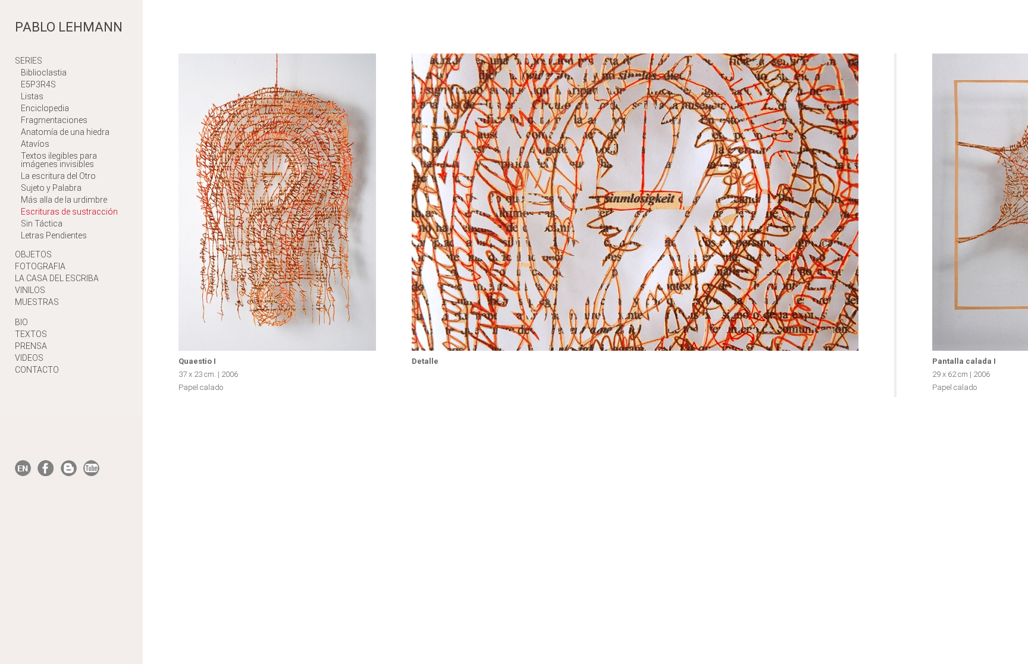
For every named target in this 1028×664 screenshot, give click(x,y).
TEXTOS (31, 334)
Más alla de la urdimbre (64, 199)
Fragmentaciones (54, 120)
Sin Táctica (41, 223)
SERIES (28, 60)
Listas (32, 96)
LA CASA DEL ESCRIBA (57, 278)
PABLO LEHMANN (69, 27)
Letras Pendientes (54, 235)
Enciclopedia (45, 108)
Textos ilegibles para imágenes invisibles (59, 160)
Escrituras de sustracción (69, 211)
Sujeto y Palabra (51, 188)
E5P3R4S (38, 84)
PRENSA (31, 346)
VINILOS (30, 290)
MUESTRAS (37, 302)
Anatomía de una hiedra (65, 132)
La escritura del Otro (58, 176)
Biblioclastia (44, 72)
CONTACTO (37, 370)
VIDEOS (29, 358)
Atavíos (35, 144)
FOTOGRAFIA (40, 266)
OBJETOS (33, 254)
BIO (21, 322)
